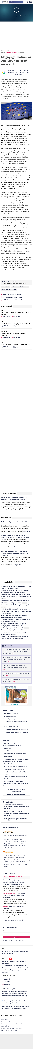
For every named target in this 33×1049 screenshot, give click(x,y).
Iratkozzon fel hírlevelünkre (9, 1030)
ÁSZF (6, 1020)
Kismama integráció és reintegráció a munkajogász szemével (16, 819)
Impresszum (13, 1020)
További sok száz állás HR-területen (16, 733)
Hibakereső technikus (14, 769)
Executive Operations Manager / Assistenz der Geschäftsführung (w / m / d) (16, 784)
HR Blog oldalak (10, 874)
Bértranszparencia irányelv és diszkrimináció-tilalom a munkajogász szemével (16, 806)
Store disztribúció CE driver (15, 764)
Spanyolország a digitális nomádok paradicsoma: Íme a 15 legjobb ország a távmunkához (14, 632)
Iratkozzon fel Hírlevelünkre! (12, 294)
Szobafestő (7, 748)
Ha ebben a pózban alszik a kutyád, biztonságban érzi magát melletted (14, 856)
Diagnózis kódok (11, 928)
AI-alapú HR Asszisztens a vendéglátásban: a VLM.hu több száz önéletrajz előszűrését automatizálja (16, 651)
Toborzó (9, 719)
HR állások (9, 711)
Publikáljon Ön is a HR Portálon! (13, 300)
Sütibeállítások (5, 1026)
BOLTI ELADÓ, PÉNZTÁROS (15, 766)
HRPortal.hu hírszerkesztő (12, 52)
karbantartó (8, 756)
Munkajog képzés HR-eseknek (13, 811)
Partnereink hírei (11, 827)
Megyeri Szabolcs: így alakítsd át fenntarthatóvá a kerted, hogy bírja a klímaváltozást (15, 845)
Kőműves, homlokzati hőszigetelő (15, 753)
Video (6, 949)
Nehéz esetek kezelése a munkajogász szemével (16, 814)
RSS (2, 1020)
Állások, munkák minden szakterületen (16, 790)
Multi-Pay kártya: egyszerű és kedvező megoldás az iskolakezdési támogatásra (15, 667)
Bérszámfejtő (11, 713)
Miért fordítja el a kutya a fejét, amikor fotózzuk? (15, 865)
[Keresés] (27, 2)
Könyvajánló (8, 959)
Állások (7, 741)
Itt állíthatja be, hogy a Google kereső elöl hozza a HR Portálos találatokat (18, 72)
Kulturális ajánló (10, 989)
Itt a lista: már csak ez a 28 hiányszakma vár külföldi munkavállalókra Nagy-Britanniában (16, 596)
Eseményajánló (6, 306)
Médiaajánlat (20, 1024)
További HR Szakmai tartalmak (13, 920)
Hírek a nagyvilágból (8, 493)
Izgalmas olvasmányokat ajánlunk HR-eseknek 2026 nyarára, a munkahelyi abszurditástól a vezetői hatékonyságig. (15, 994)
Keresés (5, 931)
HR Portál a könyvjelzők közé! (12, 297)
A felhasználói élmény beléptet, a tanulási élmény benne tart (14, 895)
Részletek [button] (7, 316)
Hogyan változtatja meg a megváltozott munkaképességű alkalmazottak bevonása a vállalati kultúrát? (16, 882)
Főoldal (4, 282)
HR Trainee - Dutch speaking (16, 729)
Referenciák (22, 1020)
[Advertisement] (16, 421)
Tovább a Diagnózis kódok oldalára (13, 940)
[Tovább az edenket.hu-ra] (16, 831)
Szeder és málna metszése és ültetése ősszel (15, 836)
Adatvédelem (21, 1022)
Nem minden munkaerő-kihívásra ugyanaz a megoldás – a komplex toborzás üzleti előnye (16, 659)
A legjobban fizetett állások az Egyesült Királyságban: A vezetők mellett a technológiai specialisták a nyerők (15, 626)
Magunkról (4, 1022)
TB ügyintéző (11, 716)
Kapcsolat (12, 1022)
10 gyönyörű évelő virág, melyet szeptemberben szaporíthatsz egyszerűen (16, 840)
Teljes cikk (26, 531)
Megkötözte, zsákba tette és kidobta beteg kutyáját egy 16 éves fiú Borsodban (17, 861)
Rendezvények (10, 802)
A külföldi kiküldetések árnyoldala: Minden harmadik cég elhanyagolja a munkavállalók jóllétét (16, 611)
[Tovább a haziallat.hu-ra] (16, 852)
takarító (6, 751)
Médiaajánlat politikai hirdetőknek (11, 1028)
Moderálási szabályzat (8, 1024)
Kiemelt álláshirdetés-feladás (16, 794)
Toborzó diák (11, 726)
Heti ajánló (9, 646)
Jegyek (18, 316)
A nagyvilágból (12, 282)
